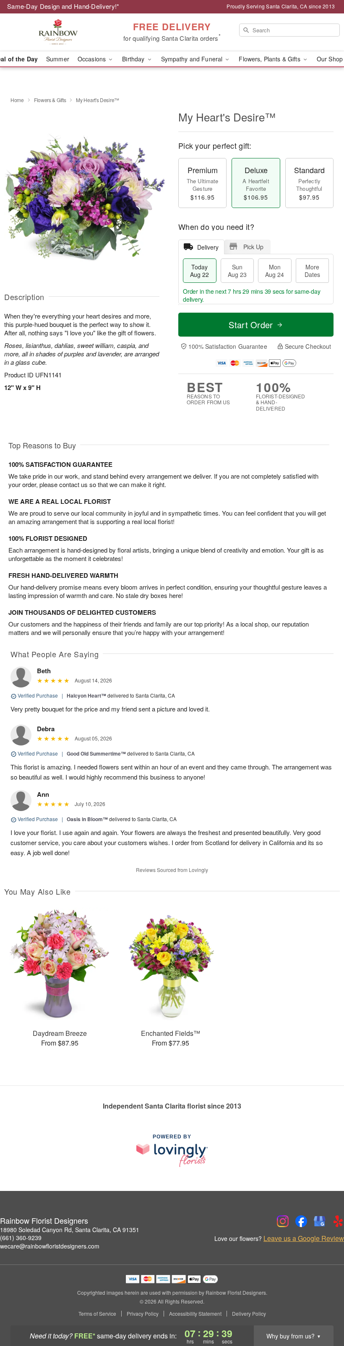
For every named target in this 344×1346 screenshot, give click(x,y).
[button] (322, 1310)
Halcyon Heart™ (86, 695)
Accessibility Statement (195, 1313)
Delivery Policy (249, 1313)
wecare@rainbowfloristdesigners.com (49, 1246)
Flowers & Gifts (50, 99)
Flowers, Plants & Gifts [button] (270, 59)
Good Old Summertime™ (96, 753)
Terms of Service (97, 1313)
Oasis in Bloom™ (87, 819)
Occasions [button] (92, 59)
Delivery (208, 247)
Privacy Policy (143, 1313)
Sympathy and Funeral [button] (192, 59)
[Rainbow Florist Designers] (59, 32)
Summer (57, 59)
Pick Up (253, 246)
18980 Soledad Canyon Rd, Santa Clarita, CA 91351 (69, 1229)
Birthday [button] (134, 59)
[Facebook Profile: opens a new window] (301, 1221)
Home (17, 99)
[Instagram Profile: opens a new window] (283, 1221)
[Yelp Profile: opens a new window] (338, 1221)
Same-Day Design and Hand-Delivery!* (63, 6)
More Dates (312, 271)
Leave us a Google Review (303, 1238)
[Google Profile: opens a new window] (320, 1221)
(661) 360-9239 (21, 1237)
